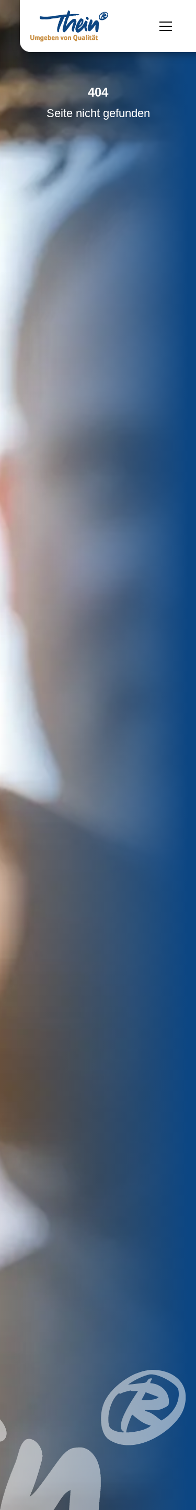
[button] (19, 1491)
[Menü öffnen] (166, 26)
